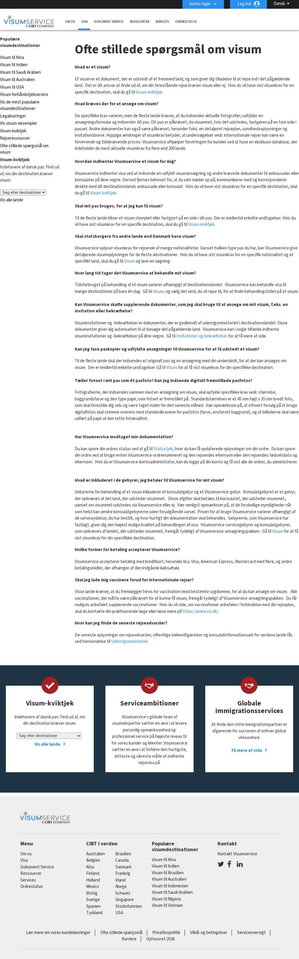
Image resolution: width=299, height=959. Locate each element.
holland (93, 880)
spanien (93, 906)
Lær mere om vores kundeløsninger (58, 933)
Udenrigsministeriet (129, 641)
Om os (70, 21)
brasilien (123, 854)
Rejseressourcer (15, 138)
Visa (84, 21)
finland (92, 873)
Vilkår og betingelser (208, 933)
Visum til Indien (13, 65)
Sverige (93, 900)
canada (122, 860)
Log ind (244, 4)
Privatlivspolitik (166, 933)
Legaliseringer (13, 116)
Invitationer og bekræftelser (201, 336)
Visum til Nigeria (166, 899)
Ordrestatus (186, 21)
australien (95, 854)
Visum (129, 261)
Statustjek (163, 449)
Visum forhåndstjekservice (24, 94)
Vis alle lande (11, 200)
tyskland (94, 913)
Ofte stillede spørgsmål (121, 933)
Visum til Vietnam (167, 905)
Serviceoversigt (251, 933)
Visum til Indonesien (170, 886)
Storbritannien (128, 906)
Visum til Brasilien (168, 873)
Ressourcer (139, 21)
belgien (93, 860)
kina (90, 867)
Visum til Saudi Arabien (20, 72)
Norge (121, 887)
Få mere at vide (247, 750)
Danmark (123, 867)
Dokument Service (109, 21)
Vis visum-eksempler (18, 123)
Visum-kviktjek (13, 131)
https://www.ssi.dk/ (200, 611)
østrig (92, 893)
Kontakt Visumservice (237, 854)
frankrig (122, 873)
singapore (124, 900)
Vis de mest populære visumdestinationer (19, 105)
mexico (92, 887)
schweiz (123, 893)
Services (162, 21)
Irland (120, 880)
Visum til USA (12, 87)
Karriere (129, 939)
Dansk (279, 4)
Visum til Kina (12, 57)
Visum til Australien (17, 80)
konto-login (200, 4)
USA (119, 913)
